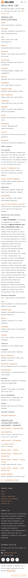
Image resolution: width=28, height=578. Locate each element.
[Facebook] (17, 559)
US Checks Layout (7, 444)
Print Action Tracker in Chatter (13, 204)
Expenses (4, 106)
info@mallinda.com (10, 552)
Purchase (4, 68)
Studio (3, 115)
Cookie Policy (11, 570)
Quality (4, 318)
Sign (2, 301)
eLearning (4, 326)
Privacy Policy (6, 501)
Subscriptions (6, 309)
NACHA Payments (7, 474)
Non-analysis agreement (9, 498)
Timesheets (5, 100)
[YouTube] (12, 559)
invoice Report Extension (10, 178)
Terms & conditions (8, 496)
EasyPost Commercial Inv (10, 168)
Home (3, 491)
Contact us (5, 503)
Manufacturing (6, 88)
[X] (3, 559)
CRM (2, 37)
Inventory (4, 51)
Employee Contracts (8, 415)
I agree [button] (24, 575)
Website (4, 45)
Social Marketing (7, 355)
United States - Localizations (12, 428)
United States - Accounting (11, 440)
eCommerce (5, 82)
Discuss (4, 335)
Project (4, 76)
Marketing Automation (9, 363)
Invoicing (4, 28)
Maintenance (5, 195)
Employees (4, 140)
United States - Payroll (9, 450)
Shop (2, 493)
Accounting (5, 60)
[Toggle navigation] (25, 2)
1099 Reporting (6, 432)
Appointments (6, 369)
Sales (3, 22)
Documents (5, 123)
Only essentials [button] (15, 575)
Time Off (4, 132)
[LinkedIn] (8, 559)
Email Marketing (7, 94)
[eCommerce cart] (21, 2)
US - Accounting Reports (10, 480)
